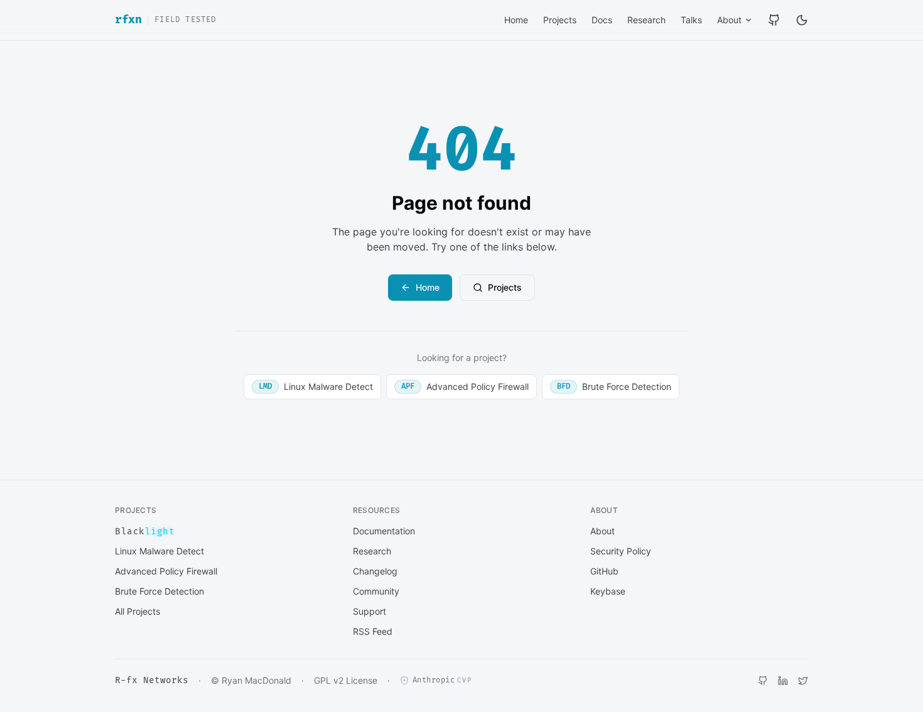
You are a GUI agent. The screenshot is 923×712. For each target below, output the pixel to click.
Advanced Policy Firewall (465, 386)
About (729, 19)
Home (516, 19)
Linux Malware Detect (316, 386)
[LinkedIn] (783, 681)
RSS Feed (372, 631)
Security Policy (620, 551)
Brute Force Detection (614, 386)
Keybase (607, 591)
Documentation (384, 531)
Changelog (375, 571)
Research (646, 19)
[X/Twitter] (803, 681)
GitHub (604, 571)
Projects (559, 19)
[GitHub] (774, 20)
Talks (691, 19)
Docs (601, 19)
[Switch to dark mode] (802, 20)
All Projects (137, 611)
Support (369, 611)
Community (376, 591)
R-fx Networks (151, 680)
